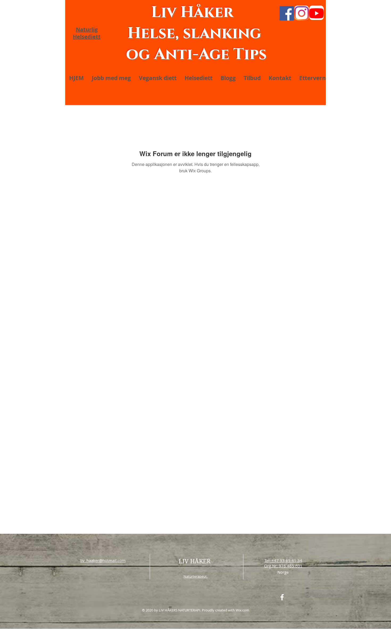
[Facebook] (287, 13)
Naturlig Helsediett (87, 33)
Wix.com (242, 610)
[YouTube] (316, 13)
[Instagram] (301, 13)
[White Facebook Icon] (282, 597)
